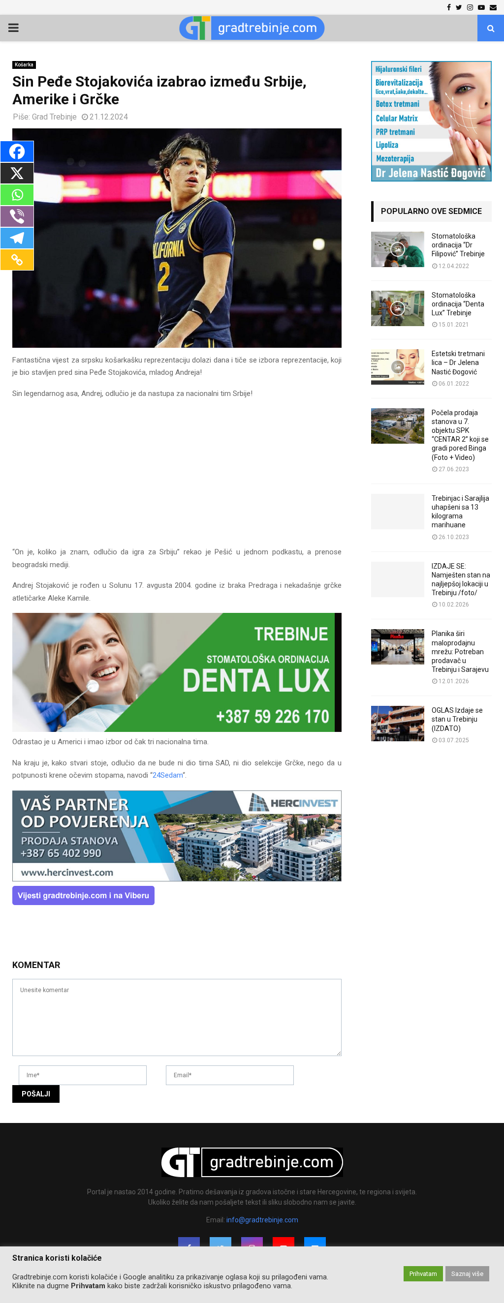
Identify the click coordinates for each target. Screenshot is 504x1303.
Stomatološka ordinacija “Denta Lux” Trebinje (458, 304)
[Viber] (17, 216)
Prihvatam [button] (423, 1273)
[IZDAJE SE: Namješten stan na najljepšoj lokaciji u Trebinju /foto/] (397, 579)
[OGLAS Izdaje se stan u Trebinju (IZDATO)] (397, 723)
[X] (17, 173)
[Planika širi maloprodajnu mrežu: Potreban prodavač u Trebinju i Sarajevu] (397, 647)
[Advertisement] (177, 477)
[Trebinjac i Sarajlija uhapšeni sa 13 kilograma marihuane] (397, 511)
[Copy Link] (17, 260)
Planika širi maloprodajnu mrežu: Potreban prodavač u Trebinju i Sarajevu (460, 651)
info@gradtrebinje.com (262, 1220)
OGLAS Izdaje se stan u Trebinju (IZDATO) (457, 719)
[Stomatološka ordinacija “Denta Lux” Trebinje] (397, 308)
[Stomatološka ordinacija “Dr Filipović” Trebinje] (397, 249)
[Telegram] (17, 238)
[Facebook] (17, 151)
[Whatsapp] (17, 195)
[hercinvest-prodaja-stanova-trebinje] (177, 879)
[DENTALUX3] (177, 729)
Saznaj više (467, 1273)
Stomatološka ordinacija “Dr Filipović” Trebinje (458, 245)
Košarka (24, 64)
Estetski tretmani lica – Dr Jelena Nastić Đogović (458, 362)
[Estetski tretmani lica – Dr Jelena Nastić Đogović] (397, 367)
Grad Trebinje (54, 116)
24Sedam (168, 775)
